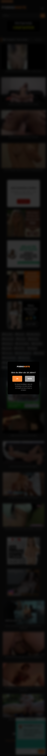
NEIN (30, 379)
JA (17, 379)
